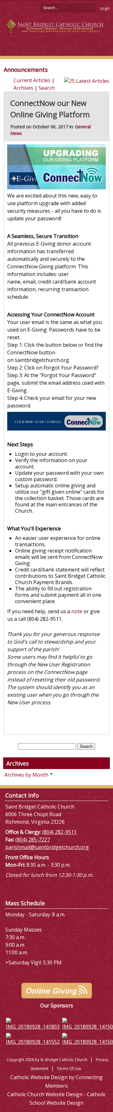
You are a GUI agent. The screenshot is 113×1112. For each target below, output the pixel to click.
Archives (23, 87)
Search (91, 7)
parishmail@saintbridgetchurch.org (47, 847)
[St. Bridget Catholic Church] (56, 25)
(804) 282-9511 (59, 831)
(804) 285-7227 (32, 839)
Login (105, 8)
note (76, 611)
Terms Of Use (69, 1068)
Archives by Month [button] (27, 774)
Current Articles (32, 80)
